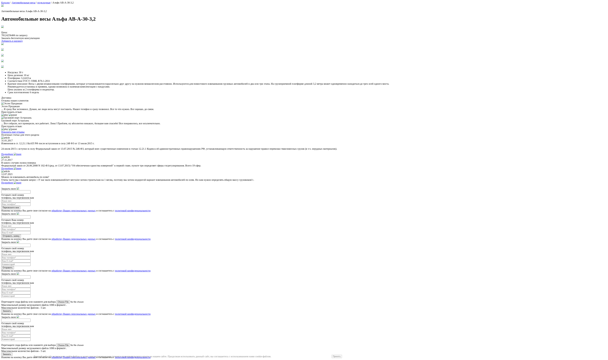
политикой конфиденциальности (133, 210)
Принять (337, 356)
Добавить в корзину (12, 41)
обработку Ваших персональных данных (73, 210)
